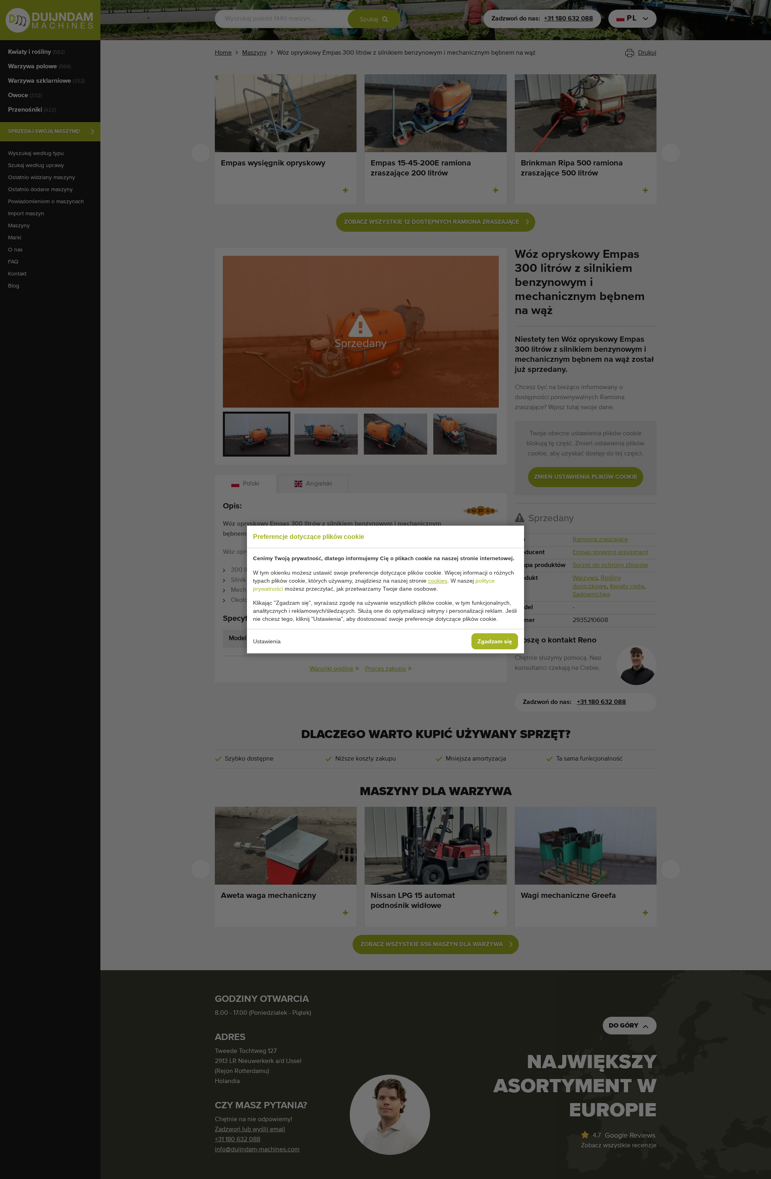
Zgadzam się (494, 641)
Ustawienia (267, 641)
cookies (437, 580)
